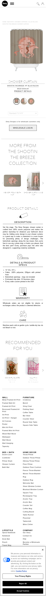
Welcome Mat (28, 483)
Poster (4, 424)
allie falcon (33, 85)
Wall (5, 397)
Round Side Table (30, 422)
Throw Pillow (28, 455)
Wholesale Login (23, 128)
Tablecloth (27, 521)
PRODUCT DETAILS (23, 91)
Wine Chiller (28, 524)
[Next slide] (43, 183)
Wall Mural (6, 440)
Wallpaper (6, 437)
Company (28, 530)
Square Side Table (30, 425)
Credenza (27, 400)
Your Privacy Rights (23, 576)
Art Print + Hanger (9, 418)
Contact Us (27, 536)
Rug (24, 477)
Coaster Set (27, 505)
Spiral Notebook (8, 533)
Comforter (6, 458)
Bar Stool (26, 416)
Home (4, 22)
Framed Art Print (8, 406)
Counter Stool (28, 419)
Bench (25, 403)
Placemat (26, 518)
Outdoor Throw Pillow (31, 458)
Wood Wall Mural (9, 434)
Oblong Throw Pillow (31, 461)
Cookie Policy (21, 571)
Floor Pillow (28, 464)
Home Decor (29, 452)
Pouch (4, 542)
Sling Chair (27, 406)
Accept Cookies (23, 591)
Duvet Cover (7, 455)
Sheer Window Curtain (32, 486)
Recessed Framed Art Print (11, 410)
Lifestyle (7, 530)
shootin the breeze (15, 85)
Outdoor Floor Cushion (32, 467)
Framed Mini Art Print (10, 430)
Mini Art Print (7, 427)
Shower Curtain (8, 464)
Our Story (26, 533)
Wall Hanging (7, 443)
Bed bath (10, 22)
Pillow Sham (7, 461)
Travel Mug (6, 545)
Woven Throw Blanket (31, 474)
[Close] (42, 550)
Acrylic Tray (27, 499)
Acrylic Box (27, 502)
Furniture (28, 397)
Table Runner (28, 515)
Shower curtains (21, 22)
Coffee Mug (27, 508)
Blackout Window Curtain (33, 489)
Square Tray (28, 493)
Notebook (6, 536)
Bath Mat (5, 467)
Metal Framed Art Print (11, 400)
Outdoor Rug (28, 480)
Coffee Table (28, 412)
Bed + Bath (8, 452)
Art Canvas (6, 421)
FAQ (24, 539)
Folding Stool (28, 409)
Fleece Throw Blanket (31, 470)
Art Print (5, 415)
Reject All (23, 584)
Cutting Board (28, 512)
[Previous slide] (3, 183)
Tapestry (5, 446)
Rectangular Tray (30, 496)
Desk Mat (6, 539)
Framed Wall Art (8, 403)
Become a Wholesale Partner (31, 543)
